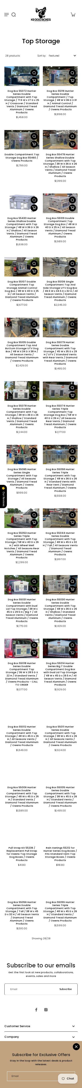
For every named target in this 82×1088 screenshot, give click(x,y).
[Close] (76, 1046)
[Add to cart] (34, 80)
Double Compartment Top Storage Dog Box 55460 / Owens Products (22, 157)
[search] (13, 14)
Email (13, 989)
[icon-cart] (73, 14)
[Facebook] (36, 1010)
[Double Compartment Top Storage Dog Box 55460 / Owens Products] (21, 140)
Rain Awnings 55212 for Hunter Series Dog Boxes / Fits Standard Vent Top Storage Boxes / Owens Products (60, 854)
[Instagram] (46, 1010)
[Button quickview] (34, 72)
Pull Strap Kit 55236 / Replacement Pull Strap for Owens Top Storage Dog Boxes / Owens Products (22, 854)
